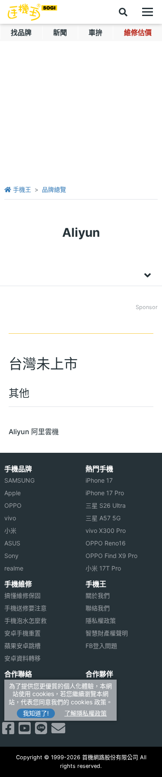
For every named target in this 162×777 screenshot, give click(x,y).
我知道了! (36, 713)
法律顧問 (98, 685)
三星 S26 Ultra (106, 505)
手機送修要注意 (25, 608)
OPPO (13, 505)
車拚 (95, 32)
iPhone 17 (99, 480)
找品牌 (21, 32)
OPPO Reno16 (106, 543)
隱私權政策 (101, 620)
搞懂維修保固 (22, 595)
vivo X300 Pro (106, 530)
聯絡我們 (98, 608)
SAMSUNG (19, 480)
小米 (10, 530)
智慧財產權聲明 (107, 633)
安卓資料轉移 (22, 658)
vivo (10, 518)
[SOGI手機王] (32, 12)
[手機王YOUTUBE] (25, 730)
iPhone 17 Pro (105, 493)
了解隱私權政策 (85, 713)
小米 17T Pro (103, 568)
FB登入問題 (101, 645)
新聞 (60, 32)
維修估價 (138, 32)
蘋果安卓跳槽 (22, 645)
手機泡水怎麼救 (25, 620)
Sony (11, 555)
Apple (12, 493)
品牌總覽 (54, 189)
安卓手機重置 (22, 633)
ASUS (12, 543)
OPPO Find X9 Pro (111, 555)
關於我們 (98, 595)
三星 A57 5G (103, 518)
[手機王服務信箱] (58, 730)
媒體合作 (98, 698)
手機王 (21, 189)
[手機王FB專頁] (8, 730)
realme (13, 568)
